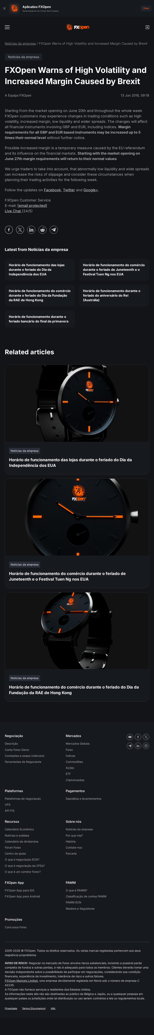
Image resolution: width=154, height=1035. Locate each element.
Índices (70, 755)
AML (53, 1008)
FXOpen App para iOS (19, 890)
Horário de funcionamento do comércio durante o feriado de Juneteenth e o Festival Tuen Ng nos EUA (114, 269)
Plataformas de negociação (23, 798)
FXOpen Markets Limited (21, 980)
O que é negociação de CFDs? (25, 865)
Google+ (90, 190)
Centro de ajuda (15, 853)
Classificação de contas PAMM (86, 896)
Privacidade (11, 1008)
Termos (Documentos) (34, 1008)
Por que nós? (74, 835)
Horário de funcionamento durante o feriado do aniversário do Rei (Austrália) (111, 295)
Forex (69, 749)
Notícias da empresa (20, 43)
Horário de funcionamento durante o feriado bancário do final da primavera (38, 319)
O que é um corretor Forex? (23, 871)
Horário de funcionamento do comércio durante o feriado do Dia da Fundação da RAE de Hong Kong (40, 295)
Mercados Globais (77, 743)
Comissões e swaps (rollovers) (24, 755)
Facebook (52, 190)
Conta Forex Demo (17, 749)
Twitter (69, 190)
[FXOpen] (78, 27)
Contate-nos (74, 847)
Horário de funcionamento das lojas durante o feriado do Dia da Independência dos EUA (37, 269)
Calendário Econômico (19, 829)
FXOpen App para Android (22, 896)
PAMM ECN (73, 902)
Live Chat (13, 211)
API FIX (10, 810)
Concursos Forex (16, 927)
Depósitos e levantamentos (83, 798)
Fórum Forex (13, 847)
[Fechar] (4, 8)
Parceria (71, 853)
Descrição (11, 743)
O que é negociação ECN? (22, 859)
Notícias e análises (17, 835)
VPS (7, 804)
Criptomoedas (75, 780)
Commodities (74, 761)
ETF (68, 773)
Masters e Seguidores (80, 908)
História (71, 841)
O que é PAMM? (76, 890)
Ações (70, 767)
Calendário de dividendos (21, 841)
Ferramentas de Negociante (23, 761)
